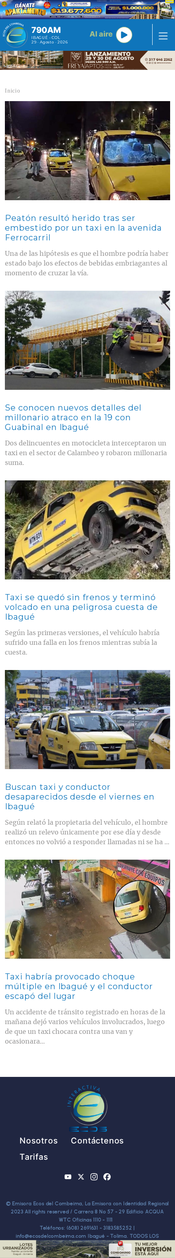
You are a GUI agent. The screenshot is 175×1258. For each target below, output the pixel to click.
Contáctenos (97, 1141)
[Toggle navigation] (160, 35)
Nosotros (39, 1141)
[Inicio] (15, 35)
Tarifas (34, 1157)
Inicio (12, 91)
